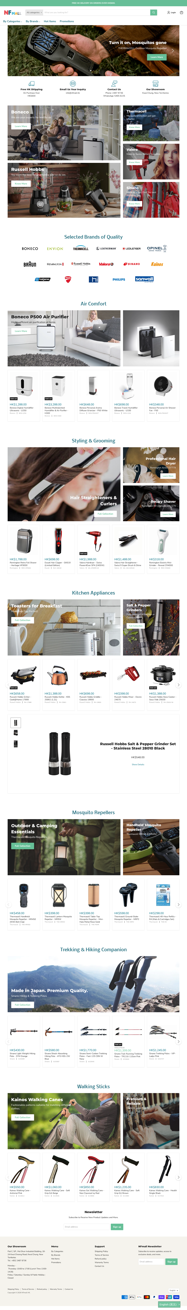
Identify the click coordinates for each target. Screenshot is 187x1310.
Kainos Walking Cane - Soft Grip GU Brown (127, 1192)
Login (173, 12)
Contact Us (99, 1266)
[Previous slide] (14, 50)
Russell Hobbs (15, 702)
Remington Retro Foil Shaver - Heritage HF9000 (23, 564)
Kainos (12, 1196)
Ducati (47, 568)
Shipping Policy (101, 1251)
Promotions (67, 21)
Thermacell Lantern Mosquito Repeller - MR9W (58, 918)
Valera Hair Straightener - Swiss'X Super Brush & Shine (127, 564)
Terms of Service (102, 1255)
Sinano (12, 1059)
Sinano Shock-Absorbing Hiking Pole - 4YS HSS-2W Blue (57, 1056)
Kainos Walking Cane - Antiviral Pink (20, 1192)
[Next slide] (172, 50)
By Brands (32, 21)
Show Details (138, 764)
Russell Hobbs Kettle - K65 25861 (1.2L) (57, 698)
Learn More (30, 57)
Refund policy (100, 1258)
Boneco (12, 413)
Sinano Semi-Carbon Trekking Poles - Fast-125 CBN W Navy (93, 1056)
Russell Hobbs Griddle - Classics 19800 (91, 698)
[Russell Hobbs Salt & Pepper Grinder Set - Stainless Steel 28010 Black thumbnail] (16, 723)
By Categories (12, 21)
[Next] (178, 685)
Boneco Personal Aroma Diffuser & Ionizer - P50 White (93, 409)
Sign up (117, 1226)
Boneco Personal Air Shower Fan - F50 (162, 409)
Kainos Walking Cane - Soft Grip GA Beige (57, 1192)
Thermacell (14, 924)
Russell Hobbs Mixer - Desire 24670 (128, 698)
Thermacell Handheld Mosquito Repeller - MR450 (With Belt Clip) (23, 919)
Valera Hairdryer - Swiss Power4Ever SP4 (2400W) (92, 564)
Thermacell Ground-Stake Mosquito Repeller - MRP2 (126, 918)
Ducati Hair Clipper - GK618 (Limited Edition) (58, 564)
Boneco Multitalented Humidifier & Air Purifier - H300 (56, 410)
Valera (82, 568)
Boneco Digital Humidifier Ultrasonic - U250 (21, 409)
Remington (14, 568)
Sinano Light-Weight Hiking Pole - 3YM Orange (22, 1055)
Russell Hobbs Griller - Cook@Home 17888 (20, 698)
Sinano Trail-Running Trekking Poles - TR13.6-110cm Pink (128, 1055)
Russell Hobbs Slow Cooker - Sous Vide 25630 (162, 698)
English (173, 1290)
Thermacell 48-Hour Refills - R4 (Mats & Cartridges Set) (162, 918)
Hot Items (50, 21)
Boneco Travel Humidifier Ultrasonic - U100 (126, 409)
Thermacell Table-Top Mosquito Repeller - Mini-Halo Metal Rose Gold (91, 919)
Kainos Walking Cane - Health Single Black (163, 1192)
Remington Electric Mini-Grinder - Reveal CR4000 (161, 564)
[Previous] (8, 685)
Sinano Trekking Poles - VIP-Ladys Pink (162, 1055)
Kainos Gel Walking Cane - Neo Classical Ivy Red (92, 1192)
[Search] (153, 12)
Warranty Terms (102, 1262)
